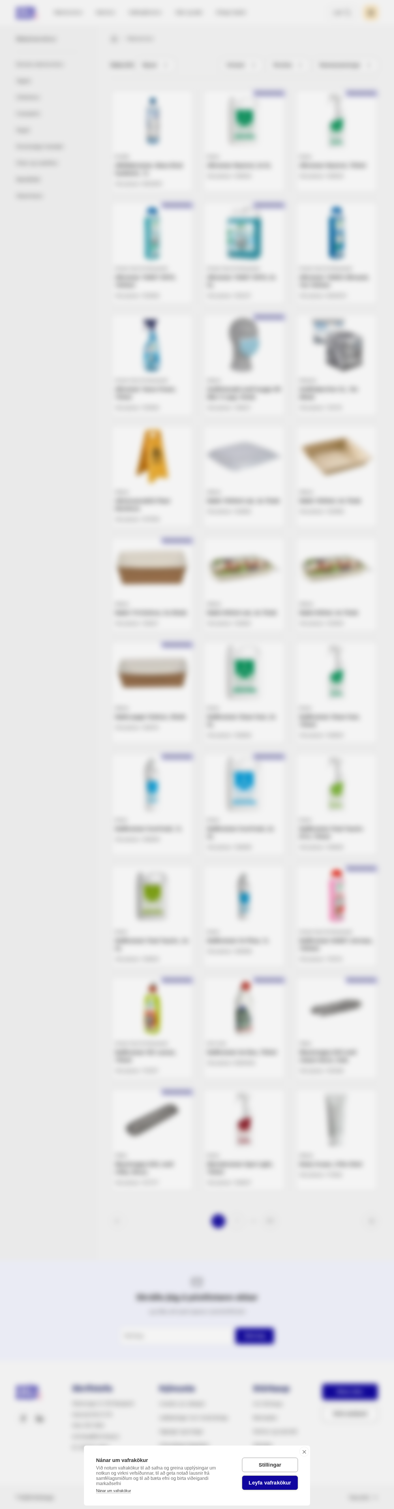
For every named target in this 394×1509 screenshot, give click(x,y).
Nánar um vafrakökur (113, 1491)
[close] (304, 1452)
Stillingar (270, 1465)
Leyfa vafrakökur (270, 1483)
